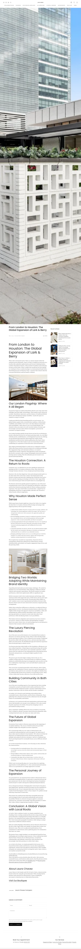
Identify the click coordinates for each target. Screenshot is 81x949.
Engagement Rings (47, 942)
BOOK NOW (27, 942)
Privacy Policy (29, 919)
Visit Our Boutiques (18, 880)
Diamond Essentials (67, 942)
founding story (31, 860)
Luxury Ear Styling (57, 942)
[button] (74, 2)
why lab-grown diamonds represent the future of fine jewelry (27, 861)
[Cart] (77, 2)
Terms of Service (37, 919)
